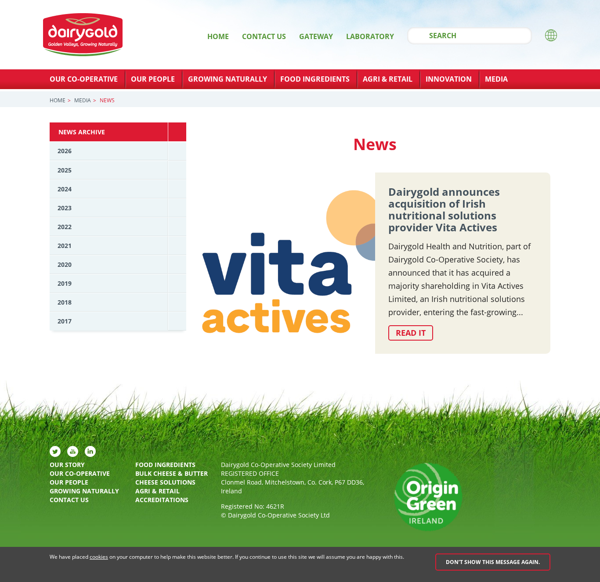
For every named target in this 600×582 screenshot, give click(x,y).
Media (496, 79)
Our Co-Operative (84, 79)
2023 (65, 208)
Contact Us (264, 36)
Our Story (67, 464)
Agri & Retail (387, 79)
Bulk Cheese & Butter (171, 473)
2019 (65, 283)
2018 (65, 302)
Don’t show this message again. (493, 562)
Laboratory (370, 36)
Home (218, 36)
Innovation (449, 79)
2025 (65, 170)
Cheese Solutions (165, 482)
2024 (65, 189)
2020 (65, 264)
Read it (411, 332)
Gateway (316, 36)
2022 (65, 227)
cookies (99, 556)
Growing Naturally (227, 79)
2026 (65, 151)
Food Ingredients (315, 79)
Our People (153, 79)
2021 (65, 245)
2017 (65, 321)
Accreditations (161, 500)
